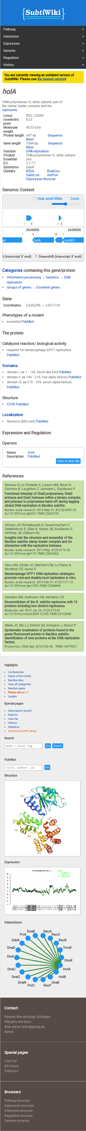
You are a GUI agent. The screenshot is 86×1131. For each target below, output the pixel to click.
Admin (9, 1032)
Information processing (24, 277)
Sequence (55, 135)
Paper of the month (19, 676)
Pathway (9, 29)
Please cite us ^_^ (18, 692)
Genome (9, 51)
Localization (12, 414)
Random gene (16, 688)
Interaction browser (18, 1111)
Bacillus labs (15, 680)
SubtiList (32, 175)
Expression (11, 44)
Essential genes (48, 287)
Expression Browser (41, 179)
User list (13, 718)
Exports (12, 714)
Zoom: (75, 199)
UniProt (52, 175)
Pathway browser (17, 1101)
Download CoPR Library (22, 730)
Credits (12, 696)
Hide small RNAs (50, 199)
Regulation (11, 58)
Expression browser (19, 1106)
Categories (12, 270)
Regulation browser (18, 1116)
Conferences (16, 672)
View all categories (19, 684)
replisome (9, 110)
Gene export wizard (20, 710)
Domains (10, 365)
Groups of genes (19, 287)
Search (57, 745)
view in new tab (68, 461)
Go (48, 745)
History (8, 65)
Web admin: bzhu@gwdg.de (24, 1027)
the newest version (51, 79)
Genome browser (16, 1121)
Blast (30, 139)
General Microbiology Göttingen (27, 1017)
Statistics (13, 727)
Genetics (52, 277)
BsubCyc (53, 171)
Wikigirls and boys (17, 1022)
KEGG (30, 171)
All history (11, 1066)
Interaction (11, 36)
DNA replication (37, 151)
